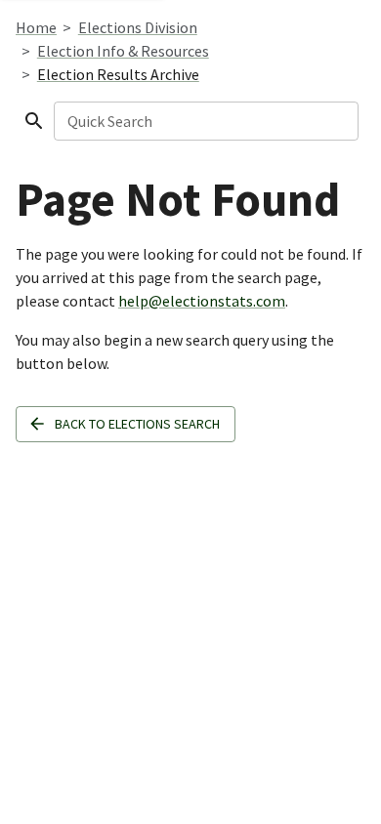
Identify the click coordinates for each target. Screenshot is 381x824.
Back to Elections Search (137, 424)
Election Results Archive (118, 74)
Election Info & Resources (123, 51)
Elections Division (137, 27)
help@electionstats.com (201, 300)
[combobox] (205, 121)
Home (36, 27)
